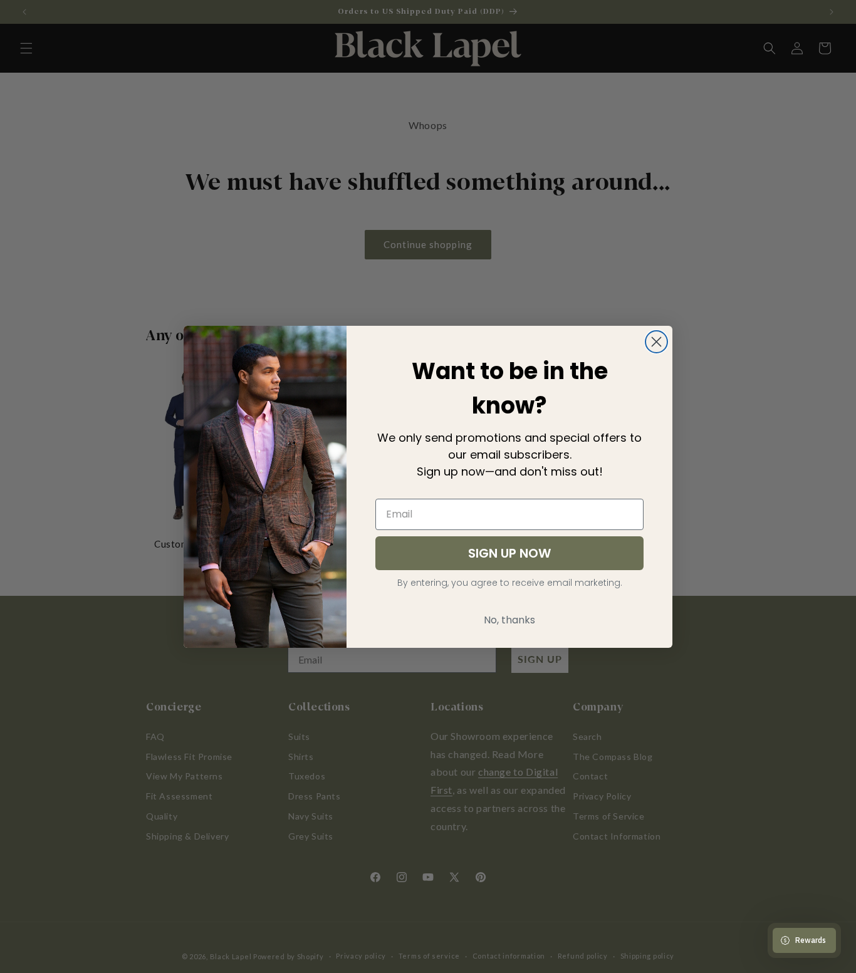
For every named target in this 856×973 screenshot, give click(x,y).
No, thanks (509, 620)
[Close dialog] (656, 342)
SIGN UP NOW (509, 553)
